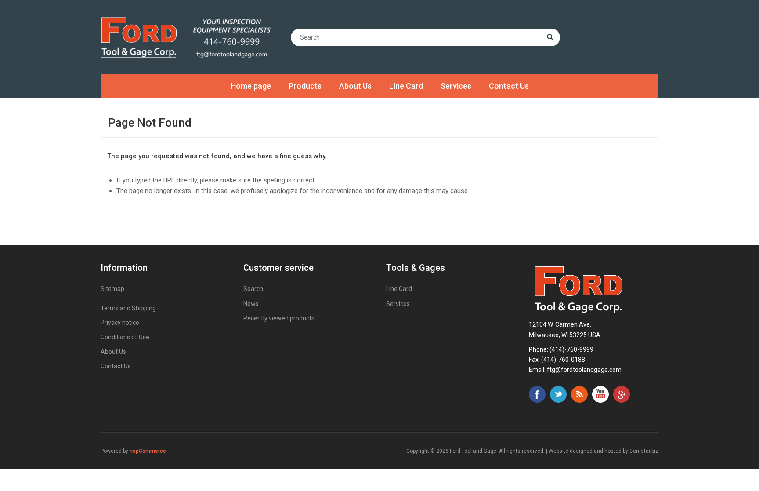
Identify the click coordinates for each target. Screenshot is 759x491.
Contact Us (509, 86)
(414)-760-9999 (571, 349)
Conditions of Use (125, 337)
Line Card (406, 86)
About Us (355, 86)
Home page (251, 86)
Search (253, 288)
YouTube (600, 394)
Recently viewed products (278, 318)
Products (305, 86)
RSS (579, 394)
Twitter (558, 394)
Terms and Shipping (128, 308)
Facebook (537, 394)
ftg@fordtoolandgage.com (584, 369)
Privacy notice (120, 322)
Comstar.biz (643, 451)
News (251, 303)
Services (456, 86)
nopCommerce (148, 451)
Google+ (621, 394)
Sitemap (112, 288)
